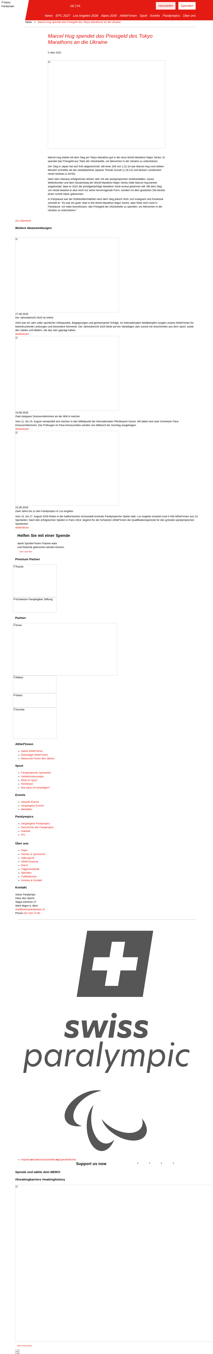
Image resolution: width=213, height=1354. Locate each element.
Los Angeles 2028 (85, 15)
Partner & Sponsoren (33, 854)
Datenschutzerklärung (46, 1159)
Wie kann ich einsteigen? (35, 787)
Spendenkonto (67, 1159)
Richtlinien (27, 783)
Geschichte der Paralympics (37, 827)
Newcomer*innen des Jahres (37, 758)
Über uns (189, 15)
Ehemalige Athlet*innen (34, 754)
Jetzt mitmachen (24, 1345)
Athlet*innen (128, 15)
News (49, 15)
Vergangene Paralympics (35, 823)
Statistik (25, 831)
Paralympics (171, 15)
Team (24, 850)
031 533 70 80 (31, 913)
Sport (143, 15)
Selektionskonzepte (32, 776)
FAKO (24, 865)
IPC (23, 834)
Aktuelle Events (30, 801)
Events (155, 15)
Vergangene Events (32, 805)
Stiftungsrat (27, 857)
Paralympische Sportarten (36, 772)
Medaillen (26, 809)
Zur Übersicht (23, 220)
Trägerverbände (30, 869)
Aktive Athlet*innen (32, 751)
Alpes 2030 (109, 15)
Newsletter (165, 6)
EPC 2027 (63, 15)
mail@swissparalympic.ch (30, 909)
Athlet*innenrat (29, 861)
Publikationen (29, 876)
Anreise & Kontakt (31, 880)
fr (78, 6)
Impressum (27, 1159)
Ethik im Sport (29, 780)
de (72, 6)
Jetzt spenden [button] (25, 551)
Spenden (187, 6)
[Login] (144, 6)
